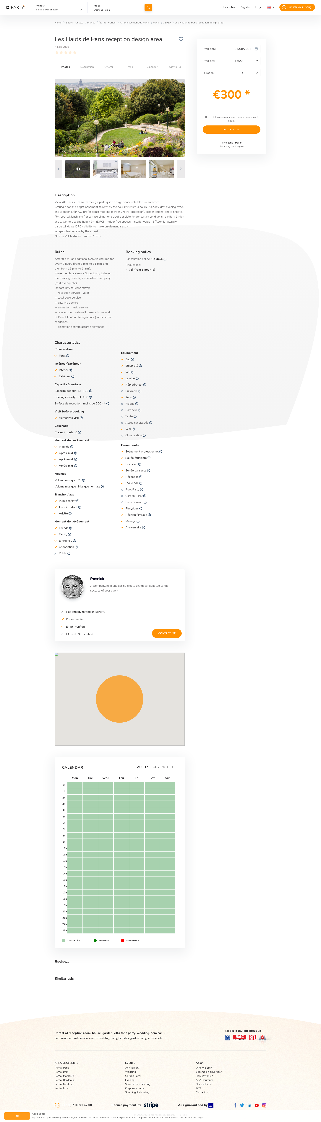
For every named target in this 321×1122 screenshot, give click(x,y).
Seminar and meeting (137, 1084)
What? (40, 5)
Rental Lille (61, 1088)
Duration (208, 73)
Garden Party (133, 1076)
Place (96, 5)
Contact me (167, 633)
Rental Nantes (63, 1084)
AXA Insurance (204, 1080)
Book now (231, 129)
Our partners (203, 1084)
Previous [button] (58, 169)
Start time (209, 61)
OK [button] (17, 1116)
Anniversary (132, 1068)
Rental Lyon (62, 1072)
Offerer (108, 67)
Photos (65, 67)
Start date (209, 49)
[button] (271, 7)
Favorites (229, 7)
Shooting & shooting (137, 1092)
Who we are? (204, 1068)
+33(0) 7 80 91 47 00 (76, 1105)
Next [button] (181, 169)
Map (130, 67)
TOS (198, 1088)
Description (87, 67)
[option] (120, 118)
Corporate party (134, 1088)
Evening (129, 1080)
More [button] (201, 1117)
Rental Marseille (64, 1076)
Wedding (130, 1072)
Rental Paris (62, 1068)
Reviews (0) (174, 67)
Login (258, 7)
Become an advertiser (209, 1072)
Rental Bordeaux (64, 1080)
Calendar (152, 67)
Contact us (202, 1092)
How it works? (204, 1076)
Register (245, 7)
